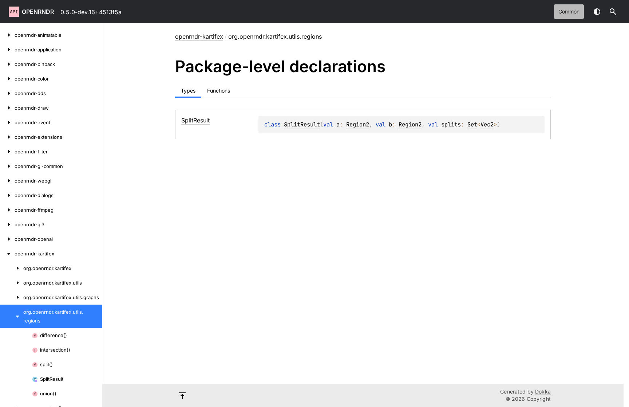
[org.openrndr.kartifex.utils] (11, 282)
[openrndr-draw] (7, 108)
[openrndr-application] (7, 49)
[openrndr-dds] (7, 93)
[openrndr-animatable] (7, 35)
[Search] (613, 11)
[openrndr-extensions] (7, 137)
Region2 (357, 124)
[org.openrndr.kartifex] (11, 268)
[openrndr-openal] (7, 239)
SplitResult (302, 124)
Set (472, 124)
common (568, 11)
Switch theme (597, 11)
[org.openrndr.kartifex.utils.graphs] (11, 297)
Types (188, 90)
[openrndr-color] (7, 78)
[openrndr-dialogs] (7, 195)
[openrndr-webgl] (7, 180)
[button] (613, 11)
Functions (218, 90)
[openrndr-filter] (7, 151)
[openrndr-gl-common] (7, 166)
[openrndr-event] (7, 122)
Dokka (543, 391)
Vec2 (487, 124)
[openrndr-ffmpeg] (7, 210)
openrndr (38, 11)
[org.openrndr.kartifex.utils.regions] (11, 316)
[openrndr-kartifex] (7, 253)
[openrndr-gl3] (7, 224)
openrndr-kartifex (199, 36)
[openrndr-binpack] (7, 64)
